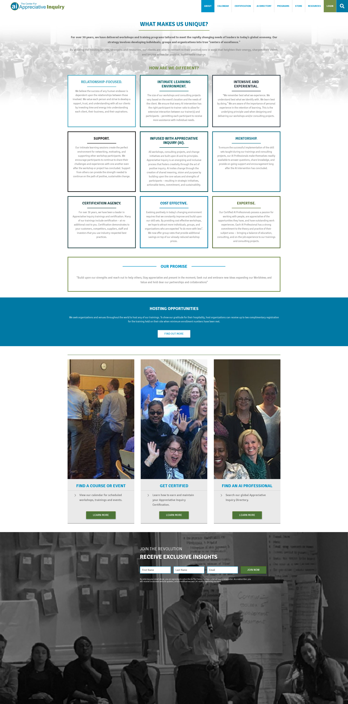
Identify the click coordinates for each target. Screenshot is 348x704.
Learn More (101, 515)
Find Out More (174, 333)
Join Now (253, 570)
